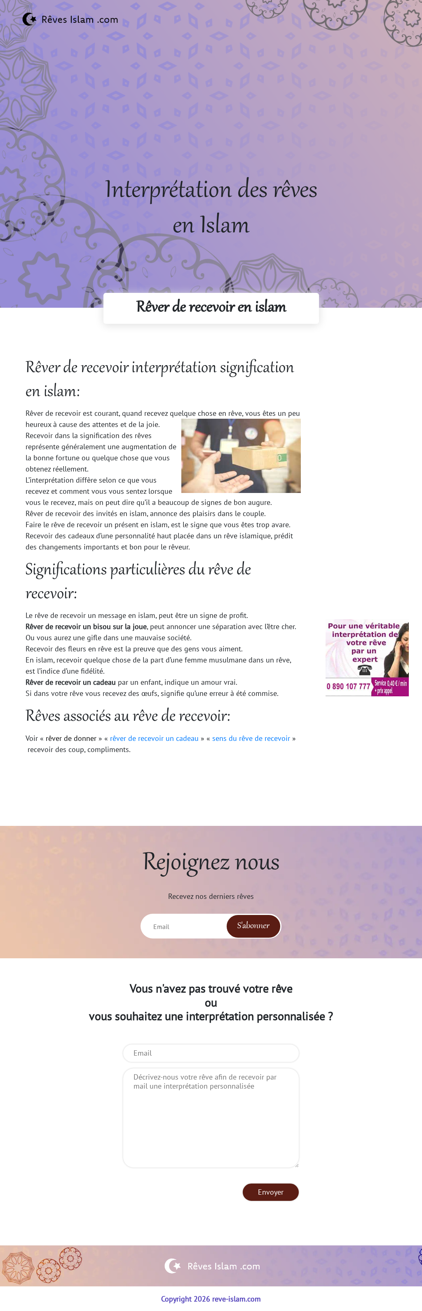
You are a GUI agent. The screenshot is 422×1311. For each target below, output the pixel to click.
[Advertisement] (211, 116)
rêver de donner (71, 738)
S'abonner (253, 926)
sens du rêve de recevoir (251, 738)
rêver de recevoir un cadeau (154, 738)
